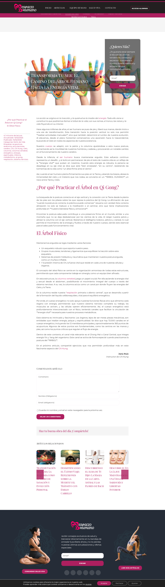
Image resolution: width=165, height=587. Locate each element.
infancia (17, 155)
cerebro (7, 148)
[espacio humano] (25, 4)
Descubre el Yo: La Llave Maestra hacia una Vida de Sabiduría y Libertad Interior (119, 478)
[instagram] (147, 15)
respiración (8, 159)
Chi (12, 148)
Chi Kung (18, 148)
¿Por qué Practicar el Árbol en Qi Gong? (16, 121)
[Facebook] (113, 26)
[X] (117, 26)
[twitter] (143, 15)
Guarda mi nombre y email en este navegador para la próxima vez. (70, 410)
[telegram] (152, 15)
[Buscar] (119, 7)
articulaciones (18, 146)
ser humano (66, 157)
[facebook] (139, 15)
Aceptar (104, 583)
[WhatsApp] (125, 26)
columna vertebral (19, 151)
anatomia (8, 146)
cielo (25, 148)
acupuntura (17, 144)
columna (7, 151)
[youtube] (156, 15)
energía (17, 153)
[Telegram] (129, 26)
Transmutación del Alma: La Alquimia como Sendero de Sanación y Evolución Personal (46, 478)
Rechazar (119, 583)
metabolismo (9, 157)
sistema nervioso (21, 159)
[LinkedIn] (121, 26)
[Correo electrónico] (133, 26)
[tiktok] (160, 15)
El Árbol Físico (13, 126)
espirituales (8, 155)
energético (8, 153)
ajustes (88, 584)
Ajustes (135, 583)
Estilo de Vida (19, 142)
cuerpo (48, 146)
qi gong (19, 157)
